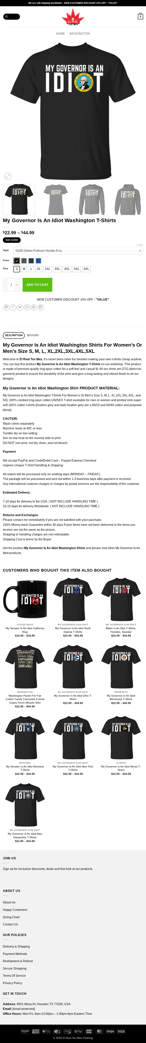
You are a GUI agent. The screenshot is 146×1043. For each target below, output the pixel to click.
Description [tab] (14, 335)
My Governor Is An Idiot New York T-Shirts (73, 768)
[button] (11, 17)
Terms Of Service (14, 975)
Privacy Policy (12, 983)
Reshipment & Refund (18, 961)
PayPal (23, 460)
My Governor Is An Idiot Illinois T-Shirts (121, 768)
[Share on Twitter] (20, 307)
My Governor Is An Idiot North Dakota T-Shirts (73, 630)
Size (5, 268)
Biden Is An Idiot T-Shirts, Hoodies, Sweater (121, 630)
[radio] (17, 261)
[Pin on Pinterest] (34, 307)
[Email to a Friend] (27, 307)
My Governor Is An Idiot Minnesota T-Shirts (121, 697)
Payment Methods (15, 953)
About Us (9, 902)
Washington (79, 33)
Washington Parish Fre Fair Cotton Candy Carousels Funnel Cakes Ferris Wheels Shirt (25, 699)
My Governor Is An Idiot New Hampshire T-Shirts (25, 835)
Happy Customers (15, 909)
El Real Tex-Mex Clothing (78, 1037)
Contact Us (10, 924)
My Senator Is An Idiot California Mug (25, 630)
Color (6, 260)
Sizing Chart (11, 917)
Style (6, 250)
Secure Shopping (14, 968)
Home (60, 33)
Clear (139, 245)
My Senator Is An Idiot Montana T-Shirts (25, 768)
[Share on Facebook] (13, 307)
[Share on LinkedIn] (40, 307)
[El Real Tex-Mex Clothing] (73, 16)
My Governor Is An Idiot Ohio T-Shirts (73, 697)
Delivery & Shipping (16, 946)
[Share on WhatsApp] (6, 307)
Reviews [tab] (33, 335)
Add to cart (37, 284)
